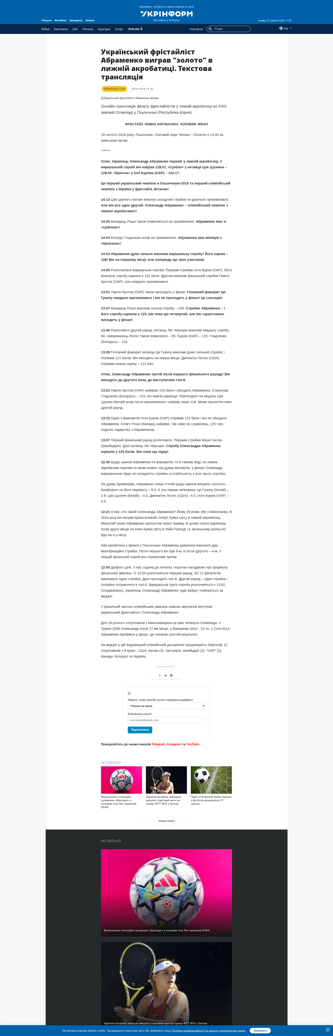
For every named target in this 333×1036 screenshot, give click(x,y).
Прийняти (260, 1030)
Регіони (88, 29)
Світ (75, 29)
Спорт (119, 29)
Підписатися (140, 729)
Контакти (196, 29)
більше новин (166, 821)
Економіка (61, 29)
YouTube (192, 744)
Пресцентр (75, 20)
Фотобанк (60, 20)
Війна (46, 29)
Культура (104, 29)
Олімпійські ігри (165, 666)
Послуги (47, 20)
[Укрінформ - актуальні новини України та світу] (166, 13)
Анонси (90, 20)
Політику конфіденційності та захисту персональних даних (209, 1030)
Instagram (174, 744)
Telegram (158, 744)
